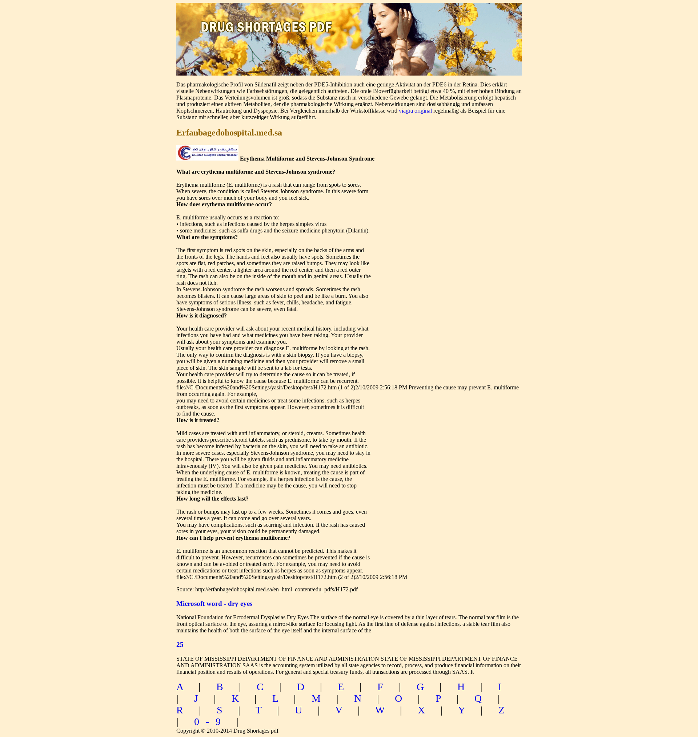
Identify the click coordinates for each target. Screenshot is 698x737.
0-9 (210, 721)
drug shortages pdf (267, 20)
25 (180, 644)
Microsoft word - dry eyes (214, 603)
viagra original (415, 111)
